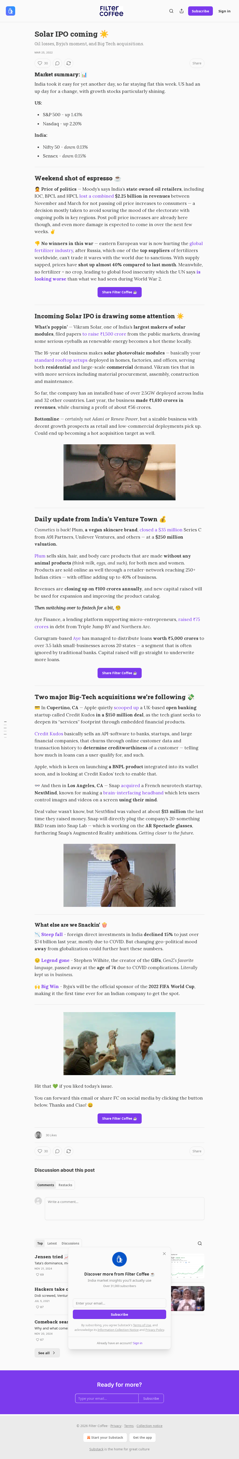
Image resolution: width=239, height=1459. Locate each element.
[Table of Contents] (5, 729)
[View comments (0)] (57, 63)
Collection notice (149, 1426)
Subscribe (200, 11)
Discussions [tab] (70, 1243)
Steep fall (52, 934)
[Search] (171, 11)
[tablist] (55, 1185)
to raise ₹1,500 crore (104, 334)
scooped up (126, 707)
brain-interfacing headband (133, 793)
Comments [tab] (45, 1185)
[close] (164, 1253)
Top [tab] (40, 1243)
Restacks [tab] (65, 1185)
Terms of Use (142, 1325)
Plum (40, 556)
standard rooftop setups (61, 360)
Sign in (224, 11)
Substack (96, 1449)
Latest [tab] (52, 1243)
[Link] (28, 74)
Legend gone (55, 960)
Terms (129, 1426)
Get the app (142, 1437)
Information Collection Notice (118, 1330)
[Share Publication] (181, 11)
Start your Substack (107, 1437)
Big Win (50, 986)
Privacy (115, 1426)
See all (44, 1352)
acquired (130, 785)
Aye (77, 638)
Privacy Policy (154, 1330)
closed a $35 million (161, 530)
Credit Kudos (49, 734)
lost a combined (96, 196)
